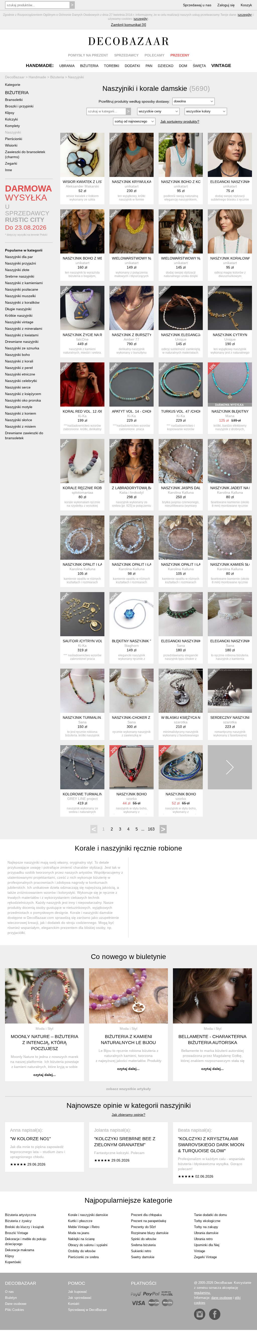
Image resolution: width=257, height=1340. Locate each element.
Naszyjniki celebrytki (21, 381)
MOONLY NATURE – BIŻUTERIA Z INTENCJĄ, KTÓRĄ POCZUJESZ (44, 1042)
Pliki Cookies (14, 1310)
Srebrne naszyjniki (19, 276)
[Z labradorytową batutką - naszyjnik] (131, 461)
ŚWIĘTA (199, 66)
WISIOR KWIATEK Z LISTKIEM (87, 182)
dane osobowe (221, 1298)
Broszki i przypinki (19, 106)
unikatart (132, 186)
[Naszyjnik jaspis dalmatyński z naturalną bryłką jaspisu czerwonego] (181, 461)
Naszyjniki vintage (19, 322)
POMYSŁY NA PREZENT (88, 55)
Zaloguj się (226, 5)
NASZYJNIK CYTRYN (230, 335)
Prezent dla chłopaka (146, 1215)
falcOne (82, 339)
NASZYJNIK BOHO (131, 794)
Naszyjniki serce (18, 387)
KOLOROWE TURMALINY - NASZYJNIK (95, 794)
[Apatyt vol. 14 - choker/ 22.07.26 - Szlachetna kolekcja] (131, 384)
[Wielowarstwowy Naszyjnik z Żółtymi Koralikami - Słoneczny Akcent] (131, 231)
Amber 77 (131, 339)
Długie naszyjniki (18, 309)
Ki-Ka (82, 416)
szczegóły (244, 15)
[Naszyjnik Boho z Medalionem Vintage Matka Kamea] (82, 231)
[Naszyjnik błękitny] (230, 384)
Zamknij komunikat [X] (128, 25)
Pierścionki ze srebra (83, 1257)
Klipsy (9, 113)
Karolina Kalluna (181, 492)
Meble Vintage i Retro (83, 1227)
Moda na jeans (78, 1233)
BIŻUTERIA (89, 66)
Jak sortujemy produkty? (179, 121)
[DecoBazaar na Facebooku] (214, 1314)
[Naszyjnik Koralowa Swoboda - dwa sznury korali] (230, 231)
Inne (8, 170)
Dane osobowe (15, 1304)
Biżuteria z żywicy (18, 1221)
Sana (181, 646)
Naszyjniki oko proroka (23, 400)
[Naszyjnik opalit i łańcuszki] (82, 538)
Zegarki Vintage (205, 1257)
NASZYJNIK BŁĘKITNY (230, 411)
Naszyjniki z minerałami (23, 329)
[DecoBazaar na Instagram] (199, 1314)
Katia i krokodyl (131, 492)
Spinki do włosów (143, 1239)
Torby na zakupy (206, 1227)
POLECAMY (154, 55)
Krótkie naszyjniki (18, 315)
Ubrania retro (203, 1239)
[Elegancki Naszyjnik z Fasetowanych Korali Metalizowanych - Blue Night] (230, 155)
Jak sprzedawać (80, 1298)
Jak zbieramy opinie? (128, 1115)
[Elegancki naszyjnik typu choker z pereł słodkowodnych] (181, 614)
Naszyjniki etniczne (20, 374)
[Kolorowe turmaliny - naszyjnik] (82, 767)
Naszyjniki (13, 132)
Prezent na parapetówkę (148, 1221)
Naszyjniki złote (17, 270)
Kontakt (73, 1304)
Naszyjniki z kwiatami (21, 335)
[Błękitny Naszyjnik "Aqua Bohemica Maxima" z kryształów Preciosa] (131, 614)
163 (151, 829)
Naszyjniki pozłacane (21, 289)
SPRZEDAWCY (126, 55)
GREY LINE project (82, 799)
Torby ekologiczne (207, 1221)
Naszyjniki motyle (18, 407)
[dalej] (230, 767)
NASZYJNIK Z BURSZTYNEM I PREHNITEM (147, 335)
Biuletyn (11, 1298)
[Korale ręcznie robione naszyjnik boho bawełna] (82, 461)
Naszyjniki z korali (19, 361)
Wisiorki (11, 145)
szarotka (180, 722)
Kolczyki (11, 119)
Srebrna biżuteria (143, 1245)
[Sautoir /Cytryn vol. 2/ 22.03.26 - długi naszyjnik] (82, 614)
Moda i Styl (44, 1029)
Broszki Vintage (16, 1233)
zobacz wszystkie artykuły (128, 1089)
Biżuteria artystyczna (20, 1215)
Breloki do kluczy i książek (24, 1227)
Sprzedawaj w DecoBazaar (87, 1310)
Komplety (12, 126)
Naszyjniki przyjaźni (20, 263)
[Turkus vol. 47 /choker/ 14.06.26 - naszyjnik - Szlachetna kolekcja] (181, 384)
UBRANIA (67, 66)
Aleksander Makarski (82, 186)
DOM (183, 66)
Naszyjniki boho (17, 355)
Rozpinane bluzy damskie (149, 1233)
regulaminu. (202, 1293)
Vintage (199, 1251)
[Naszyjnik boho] (131, 767)
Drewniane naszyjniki (21, 342)
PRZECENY (179, 55)
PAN (149, 66)
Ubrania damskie (206, 1233)
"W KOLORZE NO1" (30, 1138)
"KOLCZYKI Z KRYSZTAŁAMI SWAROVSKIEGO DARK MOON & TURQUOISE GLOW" (211, 1144)
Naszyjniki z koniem (20, 413)
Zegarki (11, 163)
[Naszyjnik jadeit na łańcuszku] (230, 461)
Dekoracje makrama (19, 1250)
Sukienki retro (141, 1251)
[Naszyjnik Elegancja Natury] (181, 308)
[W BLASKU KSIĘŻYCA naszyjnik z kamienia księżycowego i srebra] (181, 691)
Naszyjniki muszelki (20, 296)
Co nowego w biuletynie (128, 957)
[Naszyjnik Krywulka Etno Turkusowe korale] (131, 155)
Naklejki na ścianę (81, 1239)
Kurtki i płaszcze (80, 1221)
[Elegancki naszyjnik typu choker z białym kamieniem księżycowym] (230, 614)
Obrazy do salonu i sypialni (87, 1245)
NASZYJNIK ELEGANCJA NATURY (189, 335)
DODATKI (132, 66)
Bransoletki (14, 100)
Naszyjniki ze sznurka (22, 348)
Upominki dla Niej (206, 1245)
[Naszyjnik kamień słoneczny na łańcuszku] (230, 538)
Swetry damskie (142, 1257)
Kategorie (12, 85)
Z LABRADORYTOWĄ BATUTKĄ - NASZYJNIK (149, 488)
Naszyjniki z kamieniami (24, 283)
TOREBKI (111, 66)
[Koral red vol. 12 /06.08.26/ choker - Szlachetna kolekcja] (82, 384)
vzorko (131, 799)
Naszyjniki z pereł (19, 368)
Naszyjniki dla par (19, 257)
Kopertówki (13, 1262)
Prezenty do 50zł (143, 1227)
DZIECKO (165, 66)
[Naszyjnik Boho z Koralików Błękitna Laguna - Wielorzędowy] (181, 155)
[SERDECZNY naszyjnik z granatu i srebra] (230, 691)
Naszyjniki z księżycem (23, 394)
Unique (180, 339)
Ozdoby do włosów (81, 1251)
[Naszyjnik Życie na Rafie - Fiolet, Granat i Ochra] (82, 308)
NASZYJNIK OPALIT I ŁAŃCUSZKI (90, 564)
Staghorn (131, 646)
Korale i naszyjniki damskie (88, 1215)
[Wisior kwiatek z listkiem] (82, 155)
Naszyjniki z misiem (20, 426)
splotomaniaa (82, 492)
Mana (229, 416)
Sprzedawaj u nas (197, 5)
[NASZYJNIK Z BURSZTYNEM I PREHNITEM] (131, 308)
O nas (9, 1292)
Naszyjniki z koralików (22, 302)
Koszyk (246, 5)
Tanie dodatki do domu (210, 1215)
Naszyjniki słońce (18, 420)
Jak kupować (77, 1292)
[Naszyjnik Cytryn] (230, 308)
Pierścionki (13, 139)
